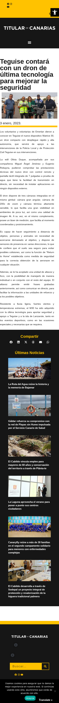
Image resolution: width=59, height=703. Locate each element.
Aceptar (30, 698)
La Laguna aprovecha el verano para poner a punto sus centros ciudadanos (29, 505)
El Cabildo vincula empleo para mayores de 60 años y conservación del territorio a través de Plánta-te (28, 465)
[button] (54, 12)
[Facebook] (8, 3)
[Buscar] (45, 666)
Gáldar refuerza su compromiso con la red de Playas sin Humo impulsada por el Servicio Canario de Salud (29, 424)
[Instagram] (11, 3)
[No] (55, 691)
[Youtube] (8, 6)
